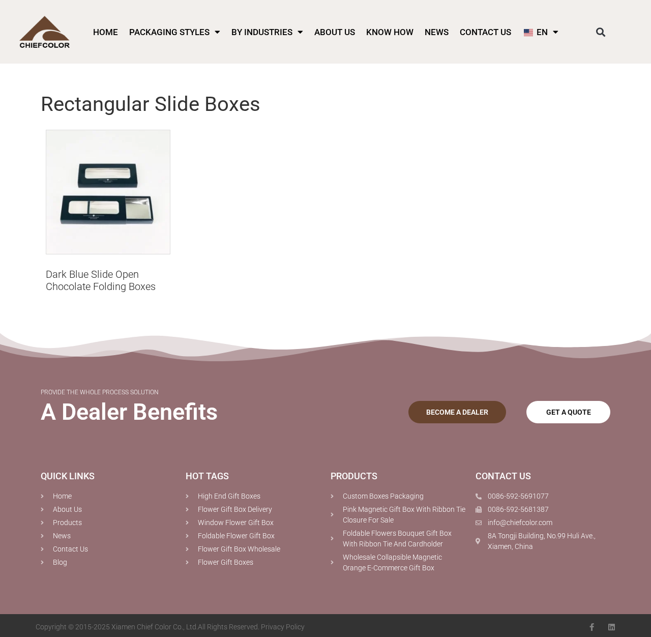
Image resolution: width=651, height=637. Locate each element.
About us (334, 32)
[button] (601, 31)
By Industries (261, 32)
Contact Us (485, 32)
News (437, 32)
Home (105, 32)
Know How (389, 32)
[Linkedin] (611, 627)
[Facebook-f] (592, 627)
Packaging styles (169, 32)
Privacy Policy (283, 627)
